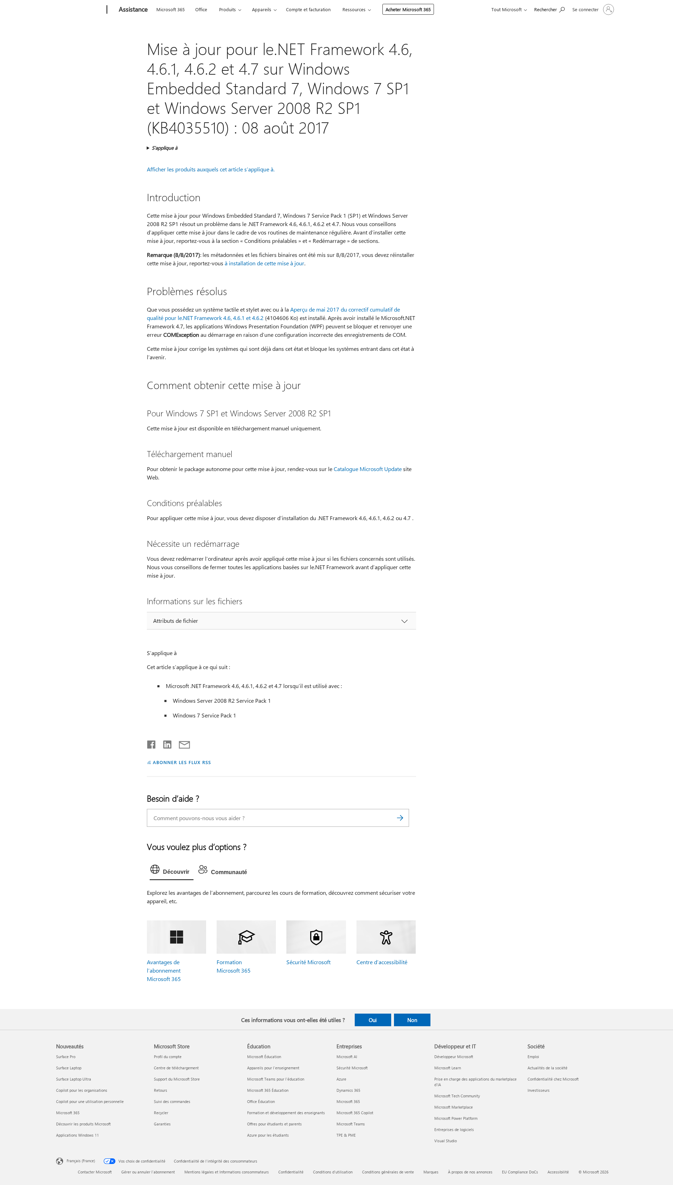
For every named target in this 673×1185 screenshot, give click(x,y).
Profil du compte (168, 1056)
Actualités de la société (547, 1067)
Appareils (261, 9)
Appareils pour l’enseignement (273, 1067)
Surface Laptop (68, 1067)
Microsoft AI (346, 1056)
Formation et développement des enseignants (286, 1112)
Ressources (354, 9)
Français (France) (81, 1160)
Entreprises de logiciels (454, 1129)
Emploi (533, 1056)
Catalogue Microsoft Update (368, 468)
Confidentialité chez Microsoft (553, 1079)
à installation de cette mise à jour (264, 263)
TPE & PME (346, 1135)
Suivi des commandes (172, 1101)
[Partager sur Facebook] (152, 743)
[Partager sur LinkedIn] (164, 743)
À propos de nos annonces (470, 1171)
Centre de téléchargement (176, 1067)
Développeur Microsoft (453, 1056)
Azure (341, 1079)
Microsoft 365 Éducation (267, 1090)
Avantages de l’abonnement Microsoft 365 (164, 970)
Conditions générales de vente (388, 1171)
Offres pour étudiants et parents (274, 1123)
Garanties (162, 1123)
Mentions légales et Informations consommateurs (226, 1171)
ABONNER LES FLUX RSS (182, 762)
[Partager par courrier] (181, 743)
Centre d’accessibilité (381, 962)
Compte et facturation (308, 9)
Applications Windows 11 (77, 1135)
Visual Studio (445, 1140)
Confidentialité (291, 1171)
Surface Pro (65, 1056)
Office (201, 9)
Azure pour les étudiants (268, 1135)
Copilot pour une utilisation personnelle (90, 1101)
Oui (373, 1019)
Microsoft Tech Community (457, 1095)
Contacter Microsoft (95, 1171)
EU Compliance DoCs (520, 1171)
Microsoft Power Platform (455, 1118)
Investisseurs (539, 1090)
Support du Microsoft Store (177, 1079)
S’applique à (164, 147)
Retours (160, 1090)
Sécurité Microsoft (308, 962)
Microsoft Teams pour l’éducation (275, 1079)
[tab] (171, 871)
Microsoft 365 (170, 9)
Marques (431, 1171)
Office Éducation (261, 1101)
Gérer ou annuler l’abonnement (148, 1171)
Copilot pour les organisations (81, 1090)
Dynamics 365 (348, 1090)
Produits (227, 9)
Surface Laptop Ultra (73, 1079)
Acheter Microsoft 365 (408, 9)
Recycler (161, 1112)
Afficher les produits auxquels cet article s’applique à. (210, 169)
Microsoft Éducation (264, 1056)
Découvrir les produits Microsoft (83, 1123)
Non (412, 1019)
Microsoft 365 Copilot (354, 1112)
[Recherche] (400, 818)
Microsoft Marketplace (453, 1107)
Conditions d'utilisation (333, 1171)
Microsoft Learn (447, 1067)
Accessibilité (558, 1171)
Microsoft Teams (350, 1123)
